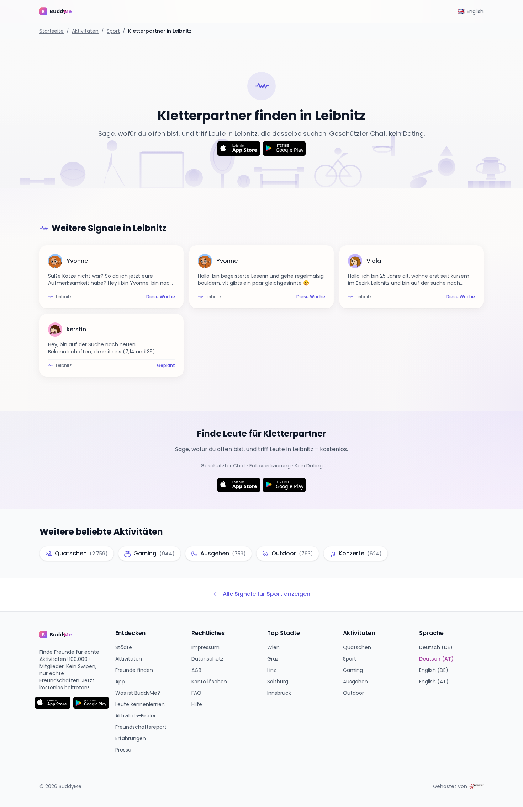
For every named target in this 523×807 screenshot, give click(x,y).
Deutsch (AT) (436, 658)
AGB (196, 670)
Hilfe (196, 704)
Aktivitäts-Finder (135, 715)
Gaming (353, 670)
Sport (113, 30)
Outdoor (353, 692)
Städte (123, 647)
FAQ (196, 692)
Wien (273, 647)
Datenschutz (207, 658)
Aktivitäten (85, 30)
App (120, 681)
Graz (273, 658)
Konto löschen (209, 681)
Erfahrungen (130, 738)
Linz (271, 670)
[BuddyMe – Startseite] (60, 11)
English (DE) (433, 670)
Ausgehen (355, 681)
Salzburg (277, 681)
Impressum (205, 647)
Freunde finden (134, 670)
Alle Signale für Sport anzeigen (266, 594)
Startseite (51, 30)
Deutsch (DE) (436, 647)
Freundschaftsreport (141, 727)
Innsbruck (279, 692)
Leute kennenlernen (140, 704)
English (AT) (434, 681)
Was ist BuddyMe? (137, 692)
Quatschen (357, 647)
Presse (123, 749)
